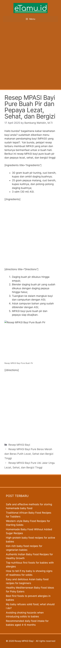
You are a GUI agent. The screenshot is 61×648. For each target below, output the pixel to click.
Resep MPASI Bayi (19, 444)
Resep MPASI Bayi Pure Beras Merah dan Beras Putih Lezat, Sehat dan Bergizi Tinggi (28, 454)
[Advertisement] (30, 57)
